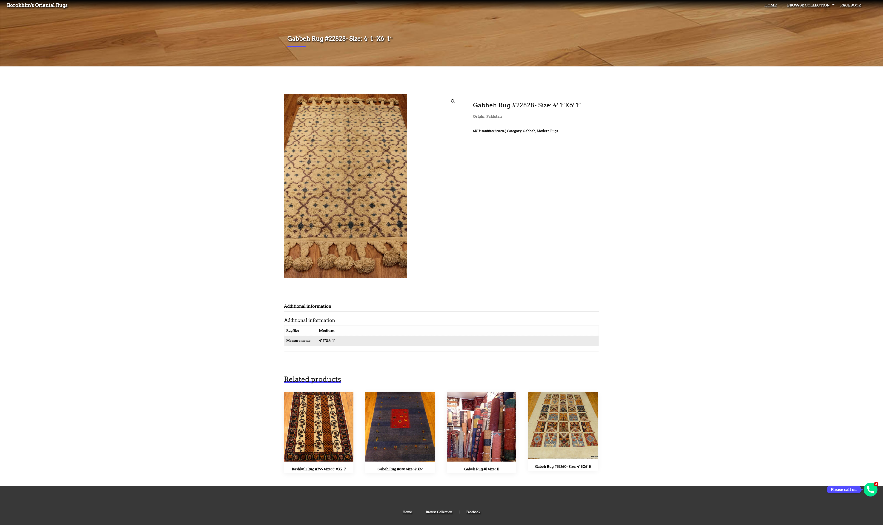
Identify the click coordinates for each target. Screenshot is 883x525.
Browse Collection (808, 5)
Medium (327, 330)
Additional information (307, 306)
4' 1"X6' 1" (327, 341)
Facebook (850, 5)
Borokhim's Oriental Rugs (37, 5)
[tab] (311, 306)
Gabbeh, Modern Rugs (540, 131)
